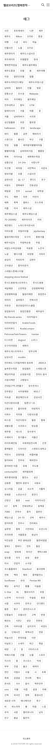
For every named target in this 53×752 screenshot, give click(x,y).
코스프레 (38, 202)
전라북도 (33, 523)
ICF (6, 506)
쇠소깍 (30, 489)
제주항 (7, 431)
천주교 (28, 603)
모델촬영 (24, 59)
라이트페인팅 (10, 443)
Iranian (35, 334)
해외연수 (33, 460)
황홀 (27, 586)
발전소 (25, 477)
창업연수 (42, 294)
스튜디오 (8, 139)
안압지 (17, 563)
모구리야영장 (10, 345)
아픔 (25, 689)
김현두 (32, 259)
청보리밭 (8, 174)
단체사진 (16, 632)
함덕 (22, 105)
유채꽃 (7, 494)
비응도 (7, 185)
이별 (16, 689)
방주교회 (33, 351)
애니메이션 (26, 701)
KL (17, 592)
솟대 (22, 580)
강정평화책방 (38, 288)
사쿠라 (17, 603)
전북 (6, 575)
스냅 (16, 42)
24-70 (21, 517)
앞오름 (7, 557)
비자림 (19, 168)
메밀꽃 (7, 191)
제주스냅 (27, 208)
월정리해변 (27, 294)
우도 (6, 197)
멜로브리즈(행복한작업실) (17, 5)
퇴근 (31, 643)
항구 (16, 609)
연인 (6, 672)
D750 (30, 48)
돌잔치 (26, 718)
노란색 (7, 597)
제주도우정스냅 (36, 82)
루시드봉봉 (38, 282)
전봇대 (39, 620)
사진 (6, 30)
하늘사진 (8, 638)
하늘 (34, 42)
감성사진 (38, 397)
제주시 (42, 517)
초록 (44, 672)
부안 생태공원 (24, 540)
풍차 (29, 511)
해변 (16, 197)
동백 (15, 506)
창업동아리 (9, 311)
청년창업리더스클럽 (25, 305)
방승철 (35, 426)
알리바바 (8, 460)
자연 (25, 197)
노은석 (41, 248)
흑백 (16, 202)
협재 (43, 420)
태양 (6, 649)
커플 (6, 208)
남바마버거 (19, 116)
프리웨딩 (18, 99)
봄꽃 (18, 500)
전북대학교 (27, 506)
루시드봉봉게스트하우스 (16, 282)
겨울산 (35, 437)
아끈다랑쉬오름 (11, 403)
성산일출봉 (9, 122)
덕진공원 (8, 540)
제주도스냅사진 (27, 53)
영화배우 (20, 185)
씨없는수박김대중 (12, 248)
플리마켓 (22, 408)
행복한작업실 (10, 65)
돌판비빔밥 (41, 540)
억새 (39, 661)
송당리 (7, 259)
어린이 (35, 197)
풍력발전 (8, 449)
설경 (35, 689)
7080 (7, 511)
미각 (18, 557)
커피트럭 (20, 259)
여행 (6, 42)
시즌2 (18, 620)
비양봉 (30, 254)
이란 (34, 638)
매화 (6, 202)
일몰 (31, 76)
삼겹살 (17, 678)
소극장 (28, 563)
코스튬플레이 (10, 569)
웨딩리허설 (9, 374)
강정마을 (20, 454)
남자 (41, 712)
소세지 (21, 643)
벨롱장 (41, 151)
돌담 (38, 546)
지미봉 (19, 414)
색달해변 (8, 288)
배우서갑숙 (9, 242)
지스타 (7, 661)
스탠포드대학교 (39, 449)
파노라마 (16, 706)
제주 (41, 30)
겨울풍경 (22, 534)
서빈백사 (31, 168)
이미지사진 (40, 500)
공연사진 (8, 179)
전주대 (21, 460)
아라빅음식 (32, 317)
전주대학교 (9, 105)
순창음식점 (25, 374)
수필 (27, 672)
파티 (6, 134)
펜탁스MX (42, 552)
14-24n (22, 162)
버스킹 (7, 420)
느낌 (44, 706)
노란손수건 (21, 494)
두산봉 (7, 168)
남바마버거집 (26, 151)
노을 (20, 48)
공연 (25, 134)
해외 (25, 575)
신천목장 (22, 288)
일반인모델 (19, 76)
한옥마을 (22, 638)
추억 (6, 712)
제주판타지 (9, 53)
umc (6, 689)
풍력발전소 (37, 575)
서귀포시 (22, 426)
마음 (34, 706)
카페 (44, 689)
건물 (22, 655)
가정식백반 (9, 380)
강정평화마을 (10, 294)
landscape (35, 128)
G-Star (7, 592)
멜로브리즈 (29, 592)
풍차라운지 (23, 265)
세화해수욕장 (33, 156)
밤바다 (18, 546)
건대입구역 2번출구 (13, 386)
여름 (31, 111)
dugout (22, 340)
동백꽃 (41, 506)
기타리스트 (33, 649)
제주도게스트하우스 (13, 351)
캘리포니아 (28, 712)
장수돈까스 (33, 386)
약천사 (7, 454)
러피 (39, 219)
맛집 (6, 145)
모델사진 (22, 615)
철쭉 (18, 529)
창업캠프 (26, 368)
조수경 (21, 93)
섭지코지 (31, 626)
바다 (25, 42)
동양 (43, 597)
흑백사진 (29, 632)
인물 (29, 88)
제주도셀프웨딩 (29, 65)
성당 (29, 620)
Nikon (19, 36)
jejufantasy (39, 231)
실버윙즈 (20, 300)
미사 (6, 563)
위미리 (7, 300)
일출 (16, 145)
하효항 (29, 248)
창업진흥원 (25, 311)
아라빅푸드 (9, 328)
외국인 (17, 695)
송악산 (17, 586)
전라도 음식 (41, 374)
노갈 (6, 254)
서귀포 (32, 116)
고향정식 (24, 380)
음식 (27, 683)
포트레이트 (9, 59)
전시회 (28, 678)
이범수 (17, 672)
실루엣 (7, 529)
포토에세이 (19, 30)
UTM (31, 105)
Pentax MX (35, 580)
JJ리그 (34, 340)
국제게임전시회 (29, 443)
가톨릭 (42, 489)
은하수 (18, 511)
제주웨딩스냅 (10, 214)
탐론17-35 (29, 403)
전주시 (21, 523)
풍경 (40, 36)
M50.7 (37, 391)
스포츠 (42, 655)
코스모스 (27, 661)
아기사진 (20, 597)
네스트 (19, 431)
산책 (6, 695)
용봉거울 (40, 237)
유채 (25, 466)
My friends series (13, 317)
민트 (29, 546)
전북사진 (33, 300)
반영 (43, 615)
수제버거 (8, 437)
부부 (6, 666)
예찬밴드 (8, 225)
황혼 (6, 609)
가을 (22, 111)
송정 (27, 557)
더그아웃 (8, 340)
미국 (16, 208)
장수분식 (31, 431)
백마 (16, 575)
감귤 (20, 489)
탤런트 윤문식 (22, 483)
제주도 (7, 36)
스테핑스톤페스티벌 (13, 271)
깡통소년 (8, 93)
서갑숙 (44, 168)
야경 (6, 76)
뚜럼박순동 (25, 242)
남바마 (7, 88)
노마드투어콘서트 (26, 225)
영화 (27, 695)
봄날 (16, 718)
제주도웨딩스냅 (29, 214)
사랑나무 (35, 162)
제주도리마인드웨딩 (13, 82)
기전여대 (29, 529)
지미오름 (8, 231)
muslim (22, 357)
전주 (18, 191)
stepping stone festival (16, 277)
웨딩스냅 (8, 517)
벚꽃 (39, 88)
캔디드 (33, 179)
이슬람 (37, 586)
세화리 (25, 345)
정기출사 (22, 437)
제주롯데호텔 (10, 477)
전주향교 (8, 391)
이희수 (7, 414)
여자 (6, 99)
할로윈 (32, 122)
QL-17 (21, 179)
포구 (43, 179)
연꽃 (41, 632)
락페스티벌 (9, 655)
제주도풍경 (9, 70)
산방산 (7, 500)
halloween (9, 128)
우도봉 (35, 466)
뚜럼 (38, 242)
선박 (32, 517)
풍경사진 (38, 695)
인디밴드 (41, 603)
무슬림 (32, 597)
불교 (25, 666)
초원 (22, 122)
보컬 (42, 592)
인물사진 (8, 48)
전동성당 (33, 185)
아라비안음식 (10, 323)
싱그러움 (8, 489)
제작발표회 (27, 471)
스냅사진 (31, 174)
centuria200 (10, 471)
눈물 (31, 655)
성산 (36, 477)
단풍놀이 (8, 615)
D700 (30, 36)
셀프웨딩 (31, 99)
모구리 (27, 237)
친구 (6, 718)
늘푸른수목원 (10, 368)
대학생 (40, 191)
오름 (20, 174)
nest (27, 500)
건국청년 (8, 265)
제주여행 (41, 70)
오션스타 (43, 529)
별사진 (21, 139)
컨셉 (16, 666)
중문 (36, 557)
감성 (22, 128)
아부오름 (18, 626)
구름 (41, 139)
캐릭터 (35, 666)
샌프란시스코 (29, 609)
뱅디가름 (18, 254)
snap (6, 552)
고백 (34, 615)
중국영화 (41, 569)
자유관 (7, 305)
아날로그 (8, 643)
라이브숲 (18, 156)
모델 (22, 70)
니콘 (31, 30)
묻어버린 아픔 (11, 466)
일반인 (39, 511)
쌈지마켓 (8, 523)
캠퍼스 (26, 202)
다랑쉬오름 (32, 414)
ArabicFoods (28, 323)
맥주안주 (38, 683)
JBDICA (42, 363)
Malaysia (33, 93)
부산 (31, 139)
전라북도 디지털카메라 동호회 (18, 363)
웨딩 (6, 586)
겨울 (6, 116)
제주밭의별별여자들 (32, 145)
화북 (6, 156)
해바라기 (36, 134)
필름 (16, 134)
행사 (39, 678)
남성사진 (8, 357)
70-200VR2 (10, 219)
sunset (28, 191)
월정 (34, 420)
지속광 (7, 397)
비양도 (44, 626)
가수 (18, 683)
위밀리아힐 (23, 231)
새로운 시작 (10, 701)
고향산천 (8, 408)
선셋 (44, 443)
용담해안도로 (22, 397)
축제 (6, 678)
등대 (36, 59)
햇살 (41, 643)
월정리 (19, 88)
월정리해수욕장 (11, 237)
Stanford (27, 569)
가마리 (42, 254)
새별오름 (8, 426)
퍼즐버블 (33, 454)
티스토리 (26, 738)
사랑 (16, 712)
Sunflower (9, 580)
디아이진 (22, 449)
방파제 (18, 552)
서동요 (37, 483)
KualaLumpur (27, 328)
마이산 (29, 552)
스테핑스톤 (41, 368)
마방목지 (36, 408)
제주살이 (40, 311)
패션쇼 (7, 620)
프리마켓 (8, 534)
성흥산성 (8, 162)
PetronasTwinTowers (15, 334)
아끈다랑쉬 (21, 420)
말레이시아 (9, 111)
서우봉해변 (23, 391)
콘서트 (7, 683)
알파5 (7, 546)
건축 (6, 626)
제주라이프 (27, 219)
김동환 (7, 483)
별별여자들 (9, 151)
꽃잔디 (35, 494)
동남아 (35, 534)
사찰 (6, 603)
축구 (38, 701)
